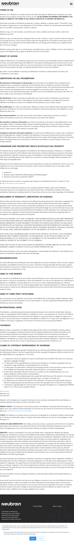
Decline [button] (41, 538)
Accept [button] (33, 538)
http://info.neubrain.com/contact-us (13, 183)
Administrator (4, 391)
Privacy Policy (37, 506)
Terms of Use (57, 506)
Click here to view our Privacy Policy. (19, 411)
